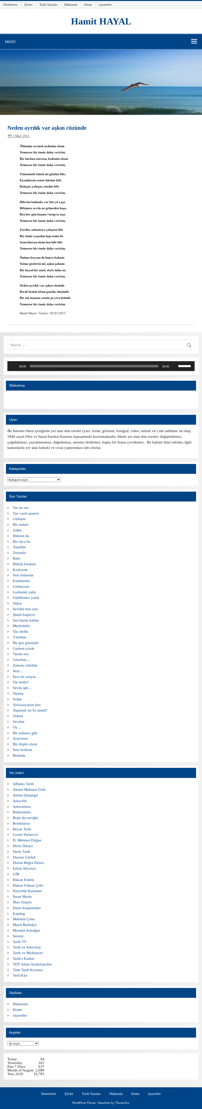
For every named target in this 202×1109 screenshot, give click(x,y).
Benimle (19, 755)
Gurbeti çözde (23, 648)
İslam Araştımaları (27, 908)
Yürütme (19, 637)
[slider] (94, 366)
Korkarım (20, 569)
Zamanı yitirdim (25, 665)
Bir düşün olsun (25, 744)
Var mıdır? (21, 682)
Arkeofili (20, 801)
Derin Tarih (21, 851)
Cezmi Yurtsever (25, 834)
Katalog (19, 913)
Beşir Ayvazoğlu (25, 818)
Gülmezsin (21, 586)
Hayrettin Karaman (27, 891)
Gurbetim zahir (24, 592)
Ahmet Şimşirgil (25, 795)
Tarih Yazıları (48, 4)
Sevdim (18, 721)
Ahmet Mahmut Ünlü (29, 789)
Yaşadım (19, 547)
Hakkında (70, 4)
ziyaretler (105, 4)
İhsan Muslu (22, 896)
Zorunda (19, 552)
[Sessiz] (174, 366)
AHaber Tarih (23, 784)
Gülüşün (19, 519)
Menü (10, 41)
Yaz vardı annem (26, 513)
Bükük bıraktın (24, 564)
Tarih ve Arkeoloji (27, 947)
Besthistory (21, 823)
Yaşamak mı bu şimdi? (30, 710)
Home (88, 4)
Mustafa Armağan (26, 930)
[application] (100, 366)
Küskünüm (21, 581)
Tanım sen (21, 654)
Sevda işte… (22, 688)
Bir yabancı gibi (25, 733)
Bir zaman (21, 524)
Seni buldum (22, 750)
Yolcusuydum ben (27, 705)
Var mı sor (21, 507)
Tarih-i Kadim (23, 958)
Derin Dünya (23, 846)
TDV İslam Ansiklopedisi (32, 964)
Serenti (18, 936)
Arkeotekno (22, 806)
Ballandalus (22, 812)
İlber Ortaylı (22, 902)
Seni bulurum (23, 575)
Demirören (10, 4)
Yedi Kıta (20, 975)
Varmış (18, 693)
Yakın (17, 603)
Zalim (17, 530)
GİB (16, 874)
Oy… (17, 727)
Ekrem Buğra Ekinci (28, 862)
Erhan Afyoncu (24, 868)
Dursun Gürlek (24, 857)
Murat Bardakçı (25, 924)
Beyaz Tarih (22, 829)
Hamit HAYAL (101, 21)
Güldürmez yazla (26, 597)
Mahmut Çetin (24, 919)
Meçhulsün (21, 626)
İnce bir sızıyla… (26, 676)
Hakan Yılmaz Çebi (28, 885)
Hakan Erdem (23, 880)
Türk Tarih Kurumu (28, 970)
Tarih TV (20, 942)
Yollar (17, 699)
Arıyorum (20, 738)
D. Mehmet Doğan (27, 840)
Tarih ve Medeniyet (28, 953)
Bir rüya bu (21, 541)
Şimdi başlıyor (24, 614)
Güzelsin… (21, 659)
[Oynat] (13, 366)
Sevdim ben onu (25, 609)
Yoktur (18, 716)
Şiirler (28, 4)
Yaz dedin (20, 631)
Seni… (18, 671)
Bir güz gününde (26, 643)
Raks (16, 558)
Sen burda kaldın (26, 620)
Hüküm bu (21, 536)
